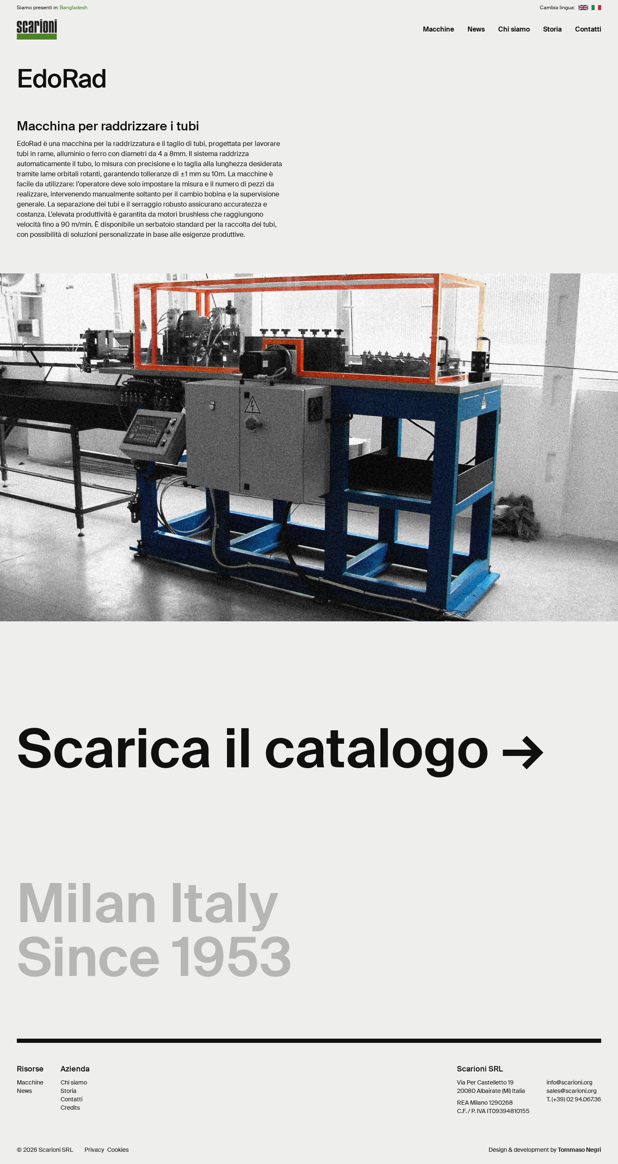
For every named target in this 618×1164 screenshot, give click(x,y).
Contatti (588, 29)
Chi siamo (514, 29)
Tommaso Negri (579, 1149)
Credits (70, 1107)
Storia (552, 29)
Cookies (118, 1149)
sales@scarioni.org (572, 1091)
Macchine (438, 29)
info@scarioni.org (569, 1082)
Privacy (94, 1149)
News (476, 29)
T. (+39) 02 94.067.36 (574, 1099)
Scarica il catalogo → (280, 749)
